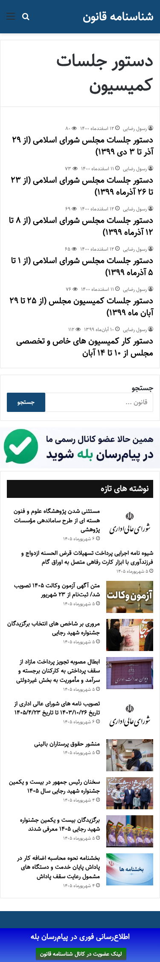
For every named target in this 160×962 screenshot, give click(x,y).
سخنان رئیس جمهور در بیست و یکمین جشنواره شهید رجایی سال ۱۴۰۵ (54, 786)
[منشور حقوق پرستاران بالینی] (129, 755)
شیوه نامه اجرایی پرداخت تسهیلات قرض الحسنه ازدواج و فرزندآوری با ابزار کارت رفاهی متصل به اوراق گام (87, 557)
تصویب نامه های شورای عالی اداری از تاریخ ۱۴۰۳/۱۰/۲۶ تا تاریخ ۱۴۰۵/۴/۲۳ (57, 708)
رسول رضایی (135, 128)
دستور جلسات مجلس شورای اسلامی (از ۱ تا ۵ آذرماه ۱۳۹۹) (82, 266)
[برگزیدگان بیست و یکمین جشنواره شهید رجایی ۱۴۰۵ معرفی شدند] (129, 831)
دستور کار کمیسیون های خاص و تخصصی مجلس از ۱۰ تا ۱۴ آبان (84, 347)
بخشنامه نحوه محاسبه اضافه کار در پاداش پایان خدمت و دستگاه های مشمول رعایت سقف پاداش (58, 867)
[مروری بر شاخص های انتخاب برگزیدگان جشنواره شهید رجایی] (129, 635)
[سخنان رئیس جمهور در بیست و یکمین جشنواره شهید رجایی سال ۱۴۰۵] (129, 793)
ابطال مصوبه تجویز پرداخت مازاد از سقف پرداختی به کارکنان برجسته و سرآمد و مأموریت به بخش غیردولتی (58, 671)
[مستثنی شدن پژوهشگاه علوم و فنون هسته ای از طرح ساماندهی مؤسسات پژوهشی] (129, 523)
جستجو (142, 388)
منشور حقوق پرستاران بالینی (67, 744)
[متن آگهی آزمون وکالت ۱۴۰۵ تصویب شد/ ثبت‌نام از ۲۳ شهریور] (129, 597)
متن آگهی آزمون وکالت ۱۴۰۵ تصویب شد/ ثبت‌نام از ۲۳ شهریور (57, 590)
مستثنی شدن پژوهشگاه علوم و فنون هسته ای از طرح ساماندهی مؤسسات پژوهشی (57, 520)
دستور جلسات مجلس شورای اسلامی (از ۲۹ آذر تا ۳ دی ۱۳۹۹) (82, 146)
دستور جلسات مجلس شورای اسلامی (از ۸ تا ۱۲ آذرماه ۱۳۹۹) (81, 226)
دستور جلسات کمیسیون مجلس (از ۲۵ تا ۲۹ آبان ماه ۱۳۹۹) (81, 307)
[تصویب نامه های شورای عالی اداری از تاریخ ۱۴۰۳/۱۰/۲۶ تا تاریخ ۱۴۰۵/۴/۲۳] (129, 716)
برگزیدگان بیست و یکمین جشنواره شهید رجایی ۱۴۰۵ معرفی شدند (60, 824)
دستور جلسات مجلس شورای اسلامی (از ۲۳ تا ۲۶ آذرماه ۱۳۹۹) (82, 186)
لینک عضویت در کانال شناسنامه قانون (81, 954)
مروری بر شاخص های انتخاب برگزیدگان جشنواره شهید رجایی (53, 628)
